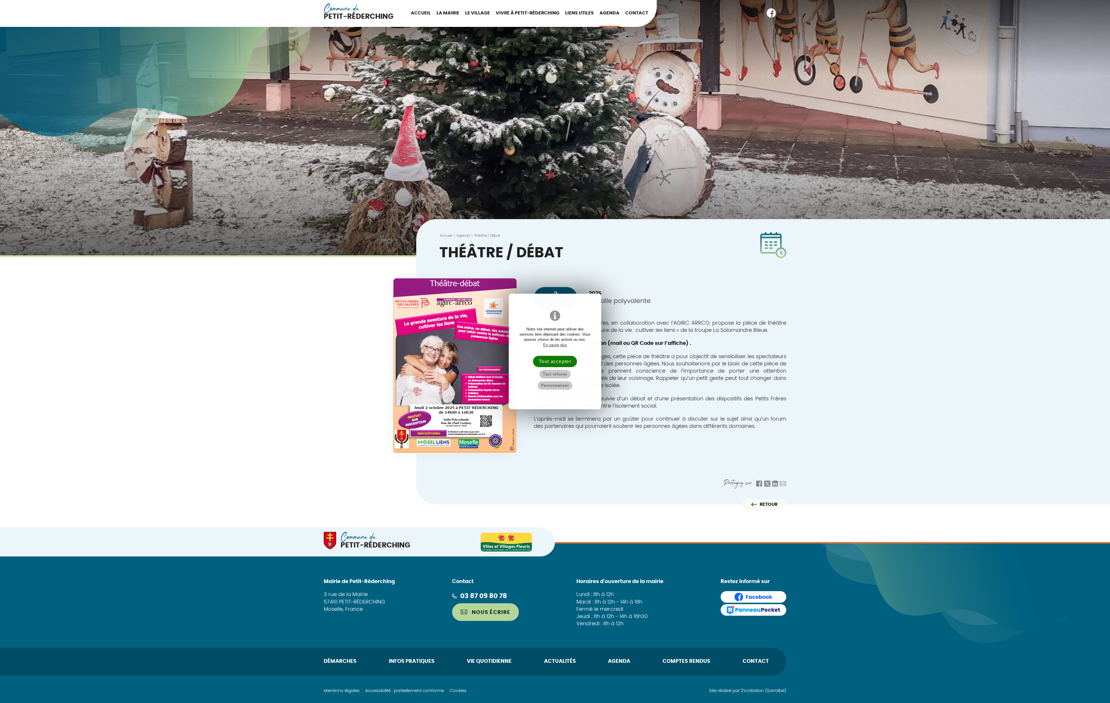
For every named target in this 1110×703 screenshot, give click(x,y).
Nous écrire (490, 612)
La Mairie (447, 13)
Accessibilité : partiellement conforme (404, 691)
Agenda (609, 13)
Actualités (560, 661)
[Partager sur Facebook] (759, 483)
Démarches (340, 661)
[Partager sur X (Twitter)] (767, 483)
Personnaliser (555, 385)
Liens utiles (579, 13)
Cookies (458, 691)
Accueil (421, 13)
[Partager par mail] (783, 483)
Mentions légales (342, 691)
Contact (636, 13)
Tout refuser (555, 374)
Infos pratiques (411, 661)
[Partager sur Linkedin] (775, 483)
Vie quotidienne (489, 661)
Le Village (477, 13)
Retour (769, 504)
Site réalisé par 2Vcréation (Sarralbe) (747, 691)
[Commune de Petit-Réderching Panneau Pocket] (753, 610)
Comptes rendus (686, 661)
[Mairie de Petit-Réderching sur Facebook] (771, 13)
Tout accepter (555, 361)
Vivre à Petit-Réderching (527, 13)
